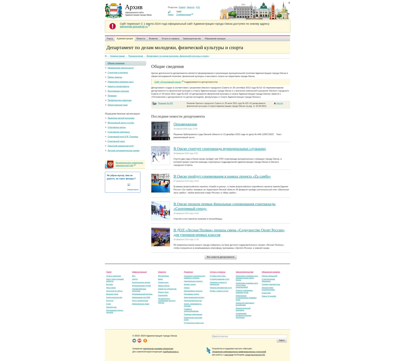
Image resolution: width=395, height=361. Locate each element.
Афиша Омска (163, 286)
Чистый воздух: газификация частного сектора (166, 301)
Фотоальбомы (163, 276)
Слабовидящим (183, 14)
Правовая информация (193, 314)
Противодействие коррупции (139, 290)
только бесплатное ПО (255, 355)
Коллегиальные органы (141, 282)
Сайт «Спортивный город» (167, 82)
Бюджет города (190, 284)
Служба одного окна (218, 276)
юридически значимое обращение (158, 349)
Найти (282, 340)
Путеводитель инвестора (194, 323)
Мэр (133, 276)
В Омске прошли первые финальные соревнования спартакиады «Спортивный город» (224, 206)
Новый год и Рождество (167, 289)
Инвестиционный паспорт (194, 297)
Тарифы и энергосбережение (191, 310)
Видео (160, 279)
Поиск (170, 14)
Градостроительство (114, 297)
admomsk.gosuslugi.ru (134, 26)
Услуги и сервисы (217, 272)
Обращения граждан (271, 272)
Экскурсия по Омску (114, 291)
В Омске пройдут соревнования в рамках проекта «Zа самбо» (222, 176)
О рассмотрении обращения (268, 280)
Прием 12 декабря (269, 296)
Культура (109, 301)
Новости (162, 272)
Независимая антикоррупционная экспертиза (243, 315)
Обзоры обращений (269, 276)
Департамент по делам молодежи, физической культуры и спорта (174, 47)
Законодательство (244, 272)
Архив (134, 6)
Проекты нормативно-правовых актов (244, 291)
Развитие (188, 272)
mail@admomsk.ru (171, 352)
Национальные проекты (193, 281)
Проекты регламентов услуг (221, 288)
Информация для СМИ (141, 297)
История (109, 284)
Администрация (139, 272)
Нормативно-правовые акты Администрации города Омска (247, 278)
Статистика (266, 293)
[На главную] (106, 56)
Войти (289, 3)
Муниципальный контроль (142, 294)
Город (108, 272)
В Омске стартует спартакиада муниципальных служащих (220, 148)
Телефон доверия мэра (271, 284)
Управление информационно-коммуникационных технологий (239, 352)
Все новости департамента (220, 257)
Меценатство (111, 307)
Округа (135, 279)
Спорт (108, 304)
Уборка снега (163, 282)
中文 (198, 7)
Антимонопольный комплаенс (243, 309)
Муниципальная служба (141, 286)
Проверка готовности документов (218, 283)
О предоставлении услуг (219, 279)
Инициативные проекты (193, 291)
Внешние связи (112, 294)
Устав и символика (113, 276)
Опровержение (185, 123)
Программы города (191, 294)
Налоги (186, 288)
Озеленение (163, 295)
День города (111, 288)
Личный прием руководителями (268, 289)
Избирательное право (140, 304)
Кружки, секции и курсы (219, 291)
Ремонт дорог (163, 292)
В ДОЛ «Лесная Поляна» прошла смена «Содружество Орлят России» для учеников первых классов (229, 232)
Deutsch (190, 7)
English (182, 7)
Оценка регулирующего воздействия (245, 304)
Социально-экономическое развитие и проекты (194, 277)
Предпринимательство (193, 301)
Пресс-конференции (140, 301)
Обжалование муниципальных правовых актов (246, 298)
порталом (229, 355)
